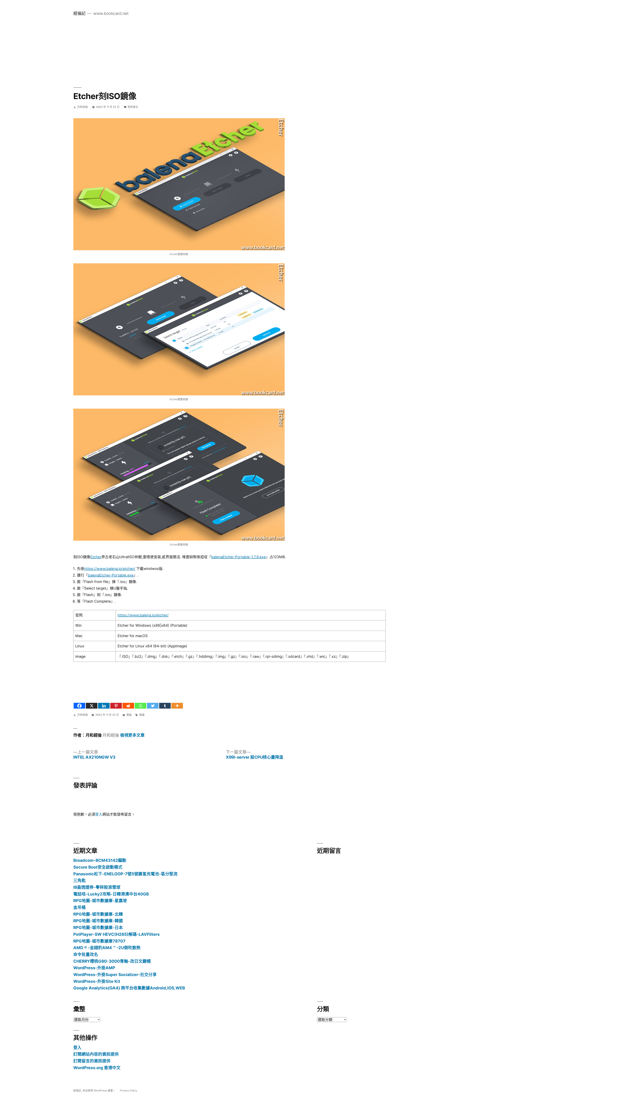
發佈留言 (133, 106)
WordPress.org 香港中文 (97, 1067)
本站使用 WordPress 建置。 (99, 1090)
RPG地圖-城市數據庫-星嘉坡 (100, 900)
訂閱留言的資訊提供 (91, 1060)
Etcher (95, 557)
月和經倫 (82, 106)
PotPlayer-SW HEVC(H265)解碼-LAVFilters (116, 934)
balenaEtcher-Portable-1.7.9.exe (238, 557)
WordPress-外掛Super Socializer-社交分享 (115, 974)
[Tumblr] (165, 706)
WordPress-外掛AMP (94, 967)
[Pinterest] (116, 706)
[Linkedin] (104, 706)
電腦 (129, 714)
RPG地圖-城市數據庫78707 (99, 941)
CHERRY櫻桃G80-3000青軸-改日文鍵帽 (112, 961)
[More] (177, 706)
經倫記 (79, 13)
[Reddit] (128, 706)
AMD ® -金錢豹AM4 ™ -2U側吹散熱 (107, 947)
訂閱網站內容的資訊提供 (96, 1054)
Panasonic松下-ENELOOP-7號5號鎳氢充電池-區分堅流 (125, 873)
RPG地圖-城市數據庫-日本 (98, 927)
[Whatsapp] (140, 706)
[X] (91, 706)
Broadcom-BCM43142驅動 (99, 860)
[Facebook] (79, 706)
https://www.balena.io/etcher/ (109, 568)
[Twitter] (152, 706)
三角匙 (79, 880)
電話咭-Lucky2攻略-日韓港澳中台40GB (111, 894)
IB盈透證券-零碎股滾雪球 (96, 887)
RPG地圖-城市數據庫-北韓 (98, 914)
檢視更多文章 (132, 735)
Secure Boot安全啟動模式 (97, 867)
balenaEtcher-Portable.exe (111, 575)
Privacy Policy (128, 1090)
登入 (98, 814)
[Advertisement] (317, 52)
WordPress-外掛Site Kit (96, 981)
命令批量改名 (85, 954)
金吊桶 (79, 907)
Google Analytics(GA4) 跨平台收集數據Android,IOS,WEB (129, 987)
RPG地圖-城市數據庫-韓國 (98, 920)
